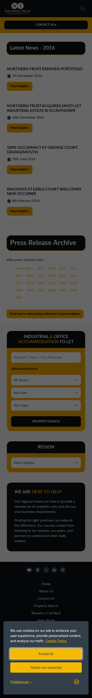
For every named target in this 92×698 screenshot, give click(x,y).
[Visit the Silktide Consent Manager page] (76, 682)
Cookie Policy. (56, 640)
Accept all (46, 653)
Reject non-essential (46, 667)
